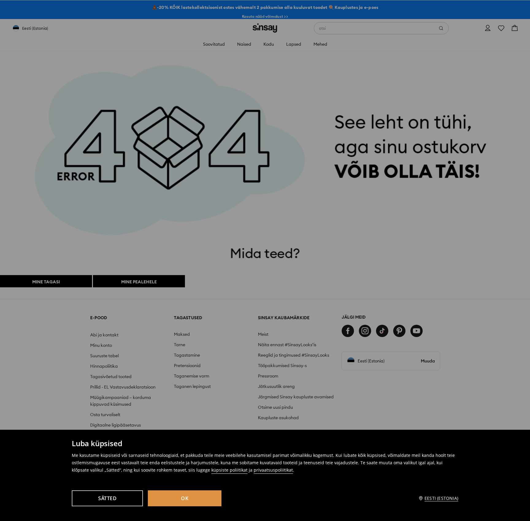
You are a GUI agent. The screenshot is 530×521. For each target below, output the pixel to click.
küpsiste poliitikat (229, 470)
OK (184, 498)
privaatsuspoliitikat (273, 470)
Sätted (107, 498)
